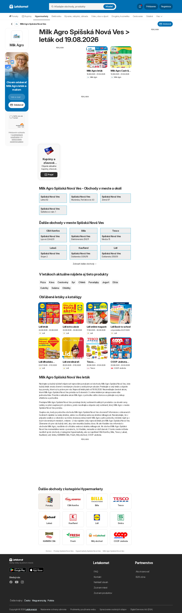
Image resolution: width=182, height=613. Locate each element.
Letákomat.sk (31, 609)
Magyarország (39, 600)
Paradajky (94, 282)
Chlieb (81, 282)
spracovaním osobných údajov (16, 140)
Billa (112, 432)
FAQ (96, 571)
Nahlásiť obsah (101, 582)
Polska (50, 600)
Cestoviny (63, 282)
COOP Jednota (94, 435)
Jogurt (105, 282)
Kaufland (43, 435)
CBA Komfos (104, 432)
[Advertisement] (60, 69)
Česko (27, 600)
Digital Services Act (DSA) (142, 609)
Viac (158, 16)
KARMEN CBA (63, 435)
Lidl (49, 435)
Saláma (55, 288)
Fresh (72, 435)
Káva (51, 282)
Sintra (54, 435)
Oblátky (66, 288)
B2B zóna (140, 577)
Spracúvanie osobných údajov (113, 609)
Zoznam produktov (103, 593)
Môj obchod (81, 435)
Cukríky (44, 288)
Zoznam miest (100, 587)
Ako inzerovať (142, 571)
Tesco (118, 432)
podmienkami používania (17, 136)
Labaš (124, 432)
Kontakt (97, 577)
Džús (115, 282)
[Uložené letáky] (140, 7)
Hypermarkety (77, 432)
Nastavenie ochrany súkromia (53, 609)
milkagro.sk (106, 415)
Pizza (43, 282)
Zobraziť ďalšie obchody (83, 264)
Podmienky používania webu (83, 609)
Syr (73, 282)
